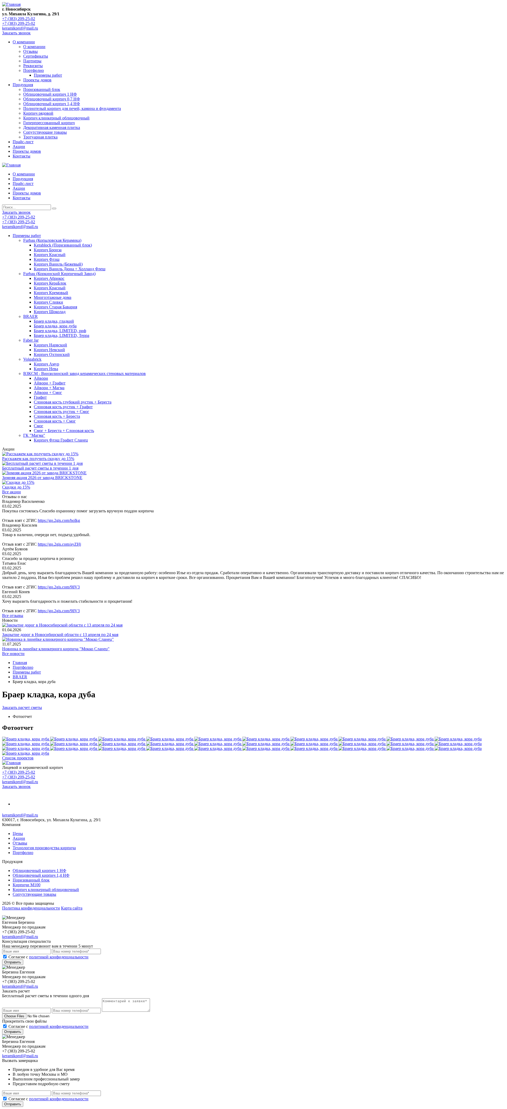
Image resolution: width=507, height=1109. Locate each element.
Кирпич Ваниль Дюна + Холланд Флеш (69, 269)
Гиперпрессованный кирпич (49, 122)
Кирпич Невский (49, 349)
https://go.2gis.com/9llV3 (59, 587)
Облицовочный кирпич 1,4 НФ (51, 103)
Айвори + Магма (49, 388)
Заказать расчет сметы (22, 707)
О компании (24, 42)
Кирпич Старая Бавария (55, 307)
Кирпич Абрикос (49, 278)
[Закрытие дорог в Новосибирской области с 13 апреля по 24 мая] (62, 625)
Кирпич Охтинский (52, 354)
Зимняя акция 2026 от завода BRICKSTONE (42, 477)
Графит (40, 397)
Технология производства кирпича (44, 848)
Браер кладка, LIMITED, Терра (61, 335)
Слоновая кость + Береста (57, 416)
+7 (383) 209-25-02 (18, 18)
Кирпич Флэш (46, 259)
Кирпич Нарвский (50, 345)
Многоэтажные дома (52, 297)
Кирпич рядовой (38, 113)
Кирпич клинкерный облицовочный (56, 118)
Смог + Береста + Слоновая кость (64, 430)
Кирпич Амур (46, 364)
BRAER (30, 316)
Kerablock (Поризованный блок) (63, 245)
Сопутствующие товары (45, 132)
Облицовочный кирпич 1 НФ (50, 94)
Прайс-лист (23, 142)
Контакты (21, 156)
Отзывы (30, 51)
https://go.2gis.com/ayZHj (59, 544)
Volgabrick (32, 359)
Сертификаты (35, 56)
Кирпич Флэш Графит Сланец (61, 440)
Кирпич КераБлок (50, 283)
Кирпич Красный (49, 254)
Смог (38, 426)
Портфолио (33, 70)
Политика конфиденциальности (31, 908)
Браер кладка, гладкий (54, 321)
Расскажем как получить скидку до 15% (38, 458)
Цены (18, 833)
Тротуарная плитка (40, 137)
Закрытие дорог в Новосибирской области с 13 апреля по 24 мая (60, 634)
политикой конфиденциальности (58, 957)
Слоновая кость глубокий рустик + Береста (72, 402)
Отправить (12, 962)
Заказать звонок (16, 33)
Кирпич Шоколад (49, 311)
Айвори (41, 378)
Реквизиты (33, 65)
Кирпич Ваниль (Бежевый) (58, 264)
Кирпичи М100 (26, 885)
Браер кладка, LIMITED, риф (60, 330)
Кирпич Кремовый (51, 292)
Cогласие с (48, 957)
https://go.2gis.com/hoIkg (59, 520)
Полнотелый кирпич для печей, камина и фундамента (72, 108)
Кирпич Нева (46, 368)
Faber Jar (31, 340)
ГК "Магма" (34, 435)
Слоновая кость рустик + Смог (61, 411)
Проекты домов (37, 80)
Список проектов (18, 758)
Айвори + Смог (48, 392)
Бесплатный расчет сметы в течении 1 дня (40, 468)
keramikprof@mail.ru (20, 28)
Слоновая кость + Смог (55, 421)
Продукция (23, 84)
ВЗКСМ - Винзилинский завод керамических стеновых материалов (84, 373)
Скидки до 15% (16, 487)
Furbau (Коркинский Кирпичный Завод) (59, 273)
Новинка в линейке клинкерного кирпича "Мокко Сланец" (56, 649)
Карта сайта (71, 908)
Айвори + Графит (49, 383)
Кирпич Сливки (48, 302)
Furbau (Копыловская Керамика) (52, 240)
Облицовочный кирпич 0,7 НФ (51, 99)
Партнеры (32, 61)
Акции (19, 146)
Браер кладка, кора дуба (55, 326)
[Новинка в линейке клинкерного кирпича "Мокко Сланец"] (58, 639)
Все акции (11, 492)
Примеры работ (48, 75)
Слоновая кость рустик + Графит (63, 407)
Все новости (13, 653)
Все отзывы (12, 615)
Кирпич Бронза (48, 250)
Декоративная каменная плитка (51, 127)
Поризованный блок (41, 89)
